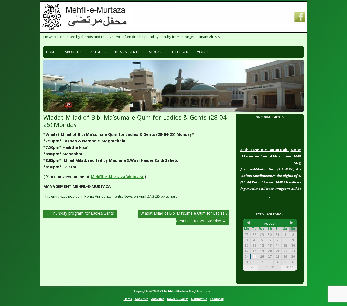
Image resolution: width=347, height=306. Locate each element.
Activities (98, 52)
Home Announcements (103, 196)
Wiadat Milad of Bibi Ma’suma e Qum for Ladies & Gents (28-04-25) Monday (184, 217)
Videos (202, 52)
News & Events (127, 52)
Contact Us (199, 299)
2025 (250, 267)
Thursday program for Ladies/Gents (80, 213)
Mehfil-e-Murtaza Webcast (117, 176)
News (128, 196)
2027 (289, 267)
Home (51, 52)
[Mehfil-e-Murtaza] (97, 26)
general (172, 196)
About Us (73, 52)
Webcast (155, 52)
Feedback (180, 52)
